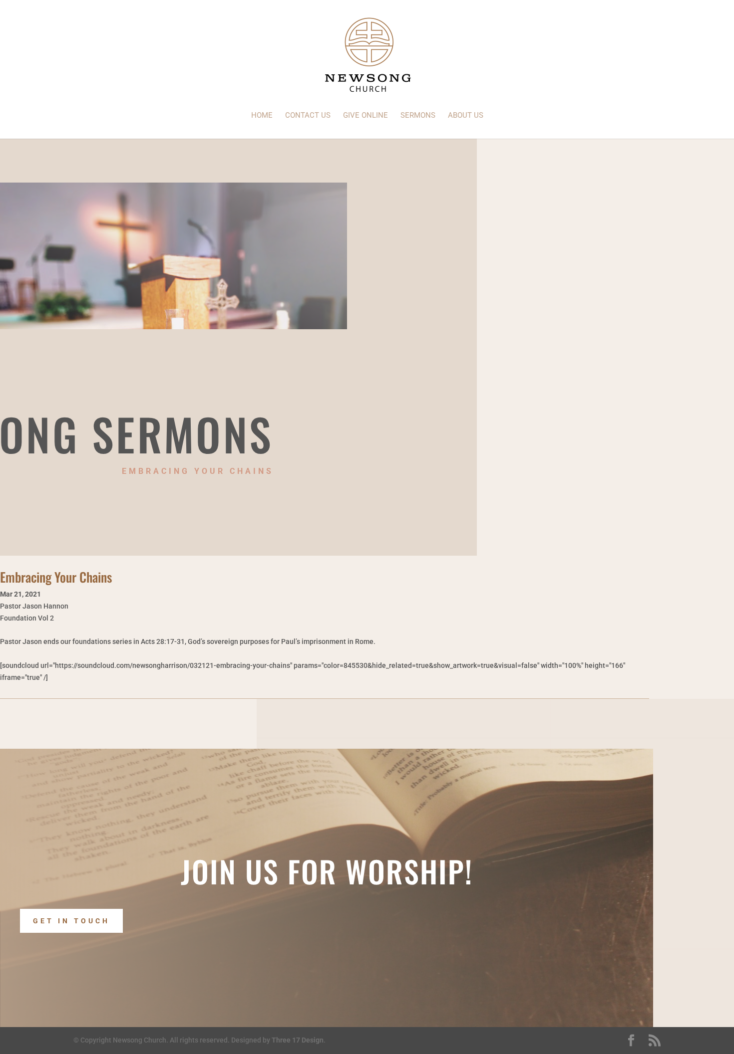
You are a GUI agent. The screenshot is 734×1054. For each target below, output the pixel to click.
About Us (465, 116)
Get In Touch (71, 921)
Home (262, 116)
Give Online (365, 116)
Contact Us (308, 116)
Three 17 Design (298, 1040)
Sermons (417, 116)
